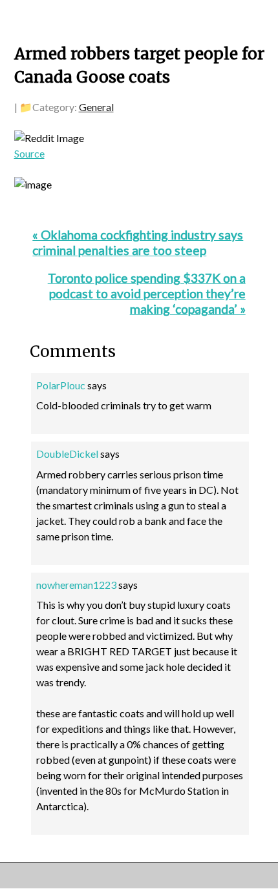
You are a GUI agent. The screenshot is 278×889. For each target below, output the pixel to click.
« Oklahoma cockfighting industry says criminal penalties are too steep (137, 242)
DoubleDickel (67, 453)
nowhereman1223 (76, 584)
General (96, 107)
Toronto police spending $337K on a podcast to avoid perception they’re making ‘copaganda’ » (147, 293)
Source (29, 153)
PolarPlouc (60, 385)
